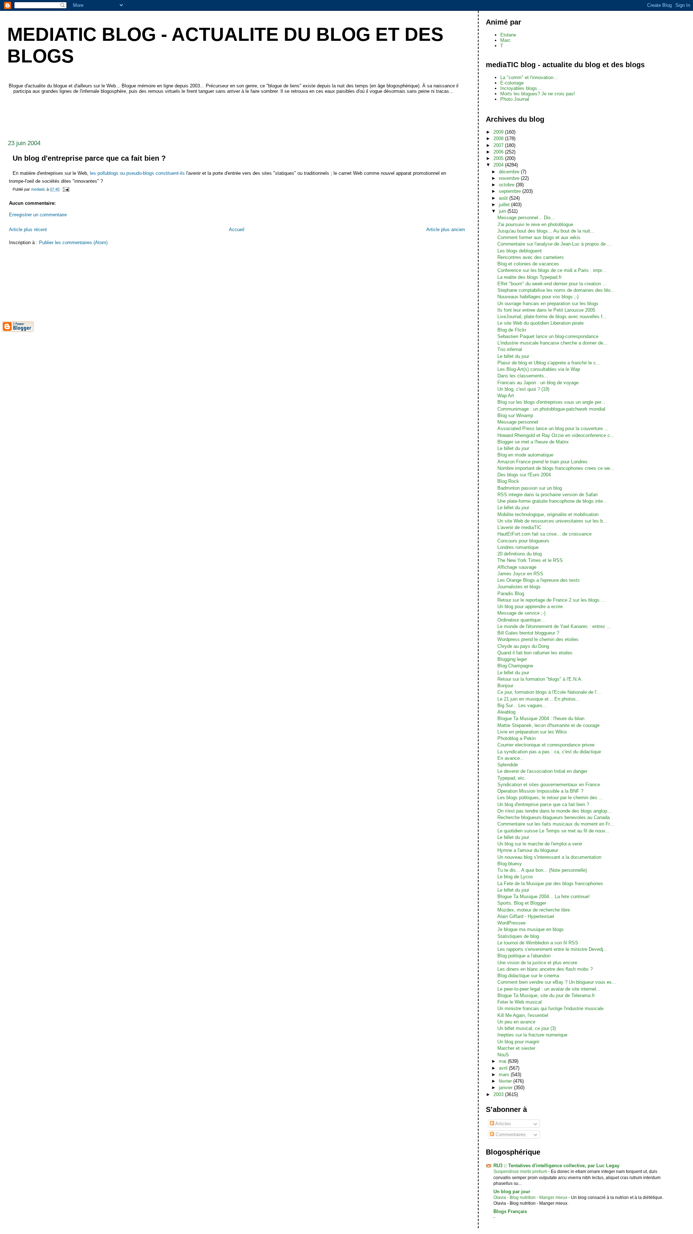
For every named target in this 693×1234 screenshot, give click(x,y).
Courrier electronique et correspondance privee (545, 745)
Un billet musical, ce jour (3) (526, 1028)
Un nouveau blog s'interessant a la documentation (549, 857)
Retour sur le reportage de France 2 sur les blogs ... (551, 600)
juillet (505, 204)
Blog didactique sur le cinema (528, 975)
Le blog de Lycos (515, 876)
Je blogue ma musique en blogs (530, 929)
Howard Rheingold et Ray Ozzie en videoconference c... (555, 435)
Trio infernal (509, 349)
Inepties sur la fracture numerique (532, 1035)
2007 (499, 145)
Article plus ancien (445, 229)
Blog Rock (508, 481)
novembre (510, 178)
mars (505, 1074)
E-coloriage (512, 83)
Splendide (507, 764)
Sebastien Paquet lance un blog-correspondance (547, 336)
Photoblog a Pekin (516, 738)
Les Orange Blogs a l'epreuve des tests (538, 580)
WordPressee (511, 923)
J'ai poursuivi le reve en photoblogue (535, 224)
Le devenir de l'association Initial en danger (542, 771)
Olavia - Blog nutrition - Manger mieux (530, 1197)
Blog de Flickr (511, 330)
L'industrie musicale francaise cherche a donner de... (552, 343)
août (504, 198)
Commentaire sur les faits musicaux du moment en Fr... (555, 824)
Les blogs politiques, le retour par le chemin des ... (550, 797)
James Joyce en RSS (520, 573)
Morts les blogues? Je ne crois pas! (537, 93)
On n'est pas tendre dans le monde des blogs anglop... (554, 811)
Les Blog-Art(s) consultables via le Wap (538, 369)
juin (503, 211)
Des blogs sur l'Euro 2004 (524, 474)
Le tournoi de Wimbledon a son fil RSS (537, 942)
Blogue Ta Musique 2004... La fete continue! (543, 896)
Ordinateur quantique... (521, 620)
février (506, 1081)
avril (504, 1068)
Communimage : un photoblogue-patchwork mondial (551, 409)
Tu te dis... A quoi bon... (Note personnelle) (542, 870)
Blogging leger (512, 659)
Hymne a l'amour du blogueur (527, 850)
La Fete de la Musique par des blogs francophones (550, 883)
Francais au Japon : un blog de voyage (538, 382)
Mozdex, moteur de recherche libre (533, 910)
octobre (507, 184)
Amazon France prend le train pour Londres (542, 461)
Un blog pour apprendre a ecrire (530, 606)
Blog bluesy (509, 863)
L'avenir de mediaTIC (519, 527)
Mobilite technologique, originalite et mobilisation (547, 514)
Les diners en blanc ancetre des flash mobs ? (545, 969)
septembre (510, 191)
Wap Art (505, 395)
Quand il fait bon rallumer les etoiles (534, 652)
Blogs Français (510, 1211)
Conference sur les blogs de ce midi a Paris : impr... (551, 270)
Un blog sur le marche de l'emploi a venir (539, 844)
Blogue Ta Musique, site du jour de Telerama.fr (546, 995)
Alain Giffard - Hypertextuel (525, 916)
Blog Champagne (515, 665)
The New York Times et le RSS (530, 560)
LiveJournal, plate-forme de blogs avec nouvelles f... (552, 316)
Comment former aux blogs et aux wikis (538, 237)
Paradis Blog (510, 593)
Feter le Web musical (519, 1002)
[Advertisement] (133, 115)
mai (503, 1061)
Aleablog (506, 712)
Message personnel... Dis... (526, 217)
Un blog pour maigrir (518, 1041)
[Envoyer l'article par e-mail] (65, 189)
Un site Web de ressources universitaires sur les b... (552, 521)
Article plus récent (28, 229)
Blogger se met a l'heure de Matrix (533, 442)
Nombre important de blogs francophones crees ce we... (555, 468)
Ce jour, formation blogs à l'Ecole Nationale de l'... (549, 692)
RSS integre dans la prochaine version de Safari (547, 494)
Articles (502, 1123)
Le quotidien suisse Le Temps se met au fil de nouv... (553, 831)
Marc (505, 40)
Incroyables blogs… (521, 88)
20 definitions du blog (519, 554)
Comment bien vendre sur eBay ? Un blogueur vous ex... (556, 982)
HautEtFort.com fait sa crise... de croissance (544, 534)
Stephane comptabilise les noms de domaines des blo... (556, 290)
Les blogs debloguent (519, 251)
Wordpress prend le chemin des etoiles (538, 639)
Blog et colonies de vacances (528, 264)
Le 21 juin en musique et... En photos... (538, 699)
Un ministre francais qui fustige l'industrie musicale (550, 1008)
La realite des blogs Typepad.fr (529, 277)
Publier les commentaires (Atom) (73, 242)
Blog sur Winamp (515, 415)
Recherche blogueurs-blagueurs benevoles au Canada (553, 817)
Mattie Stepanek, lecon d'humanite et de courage (548, 725)
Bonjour (505, 685)
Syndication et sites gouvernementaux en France (548, 784)
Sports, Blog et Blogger (521, 903)
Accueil (236, 229)
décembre (510, 171)
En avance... (510, 758)
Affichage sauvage (516, 567)
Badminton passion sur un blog (529, 488)
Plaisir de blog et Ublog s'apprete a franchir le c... (548, 362)
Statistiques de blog (518, 936)
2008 (499, 138)
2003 (499, 1094)
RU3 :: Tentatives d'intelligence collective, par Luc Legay (556, 1165)
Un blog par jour (511, 1191)
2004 (499, 165)
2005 (499, 158)
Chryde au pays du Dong (523, 646)
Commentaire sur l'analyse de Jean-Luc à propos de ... (554, 244)
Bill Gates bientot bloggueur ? (528, 633)
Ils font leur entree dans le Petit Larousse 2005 (546, 310)
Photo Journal (514, 99)
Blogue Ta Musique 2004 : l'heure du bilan (540, 718)
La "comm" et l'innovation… (529, 77)
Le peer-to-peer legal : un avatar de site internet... (549, 989)
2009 (499, 132)
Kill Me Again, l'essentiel (522, 1015)
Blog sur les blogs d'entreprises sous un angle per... (551, 402)
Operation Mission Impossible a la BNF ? (540, 791)
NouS (503, 1054)
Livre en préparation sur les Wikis (532, 732)
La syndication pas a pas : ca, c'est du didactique (549, 751)
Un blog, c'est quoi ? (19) (523, 389)
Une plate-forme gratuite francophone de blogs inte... (552, 501)
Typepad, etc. (511, 778)
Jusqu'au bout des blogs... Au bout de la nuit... (545, 231)
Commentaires (510, 1134)
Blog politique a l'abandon (523, 955)
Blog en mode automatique (525, 455)
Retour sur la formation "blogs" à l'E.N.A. (540, 679)
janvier (506, 1087)
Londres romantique (518, 547)
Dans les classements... (522, 375)
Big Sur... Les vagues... (522, 705)
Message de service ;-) (521, 613)
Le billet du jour (513, 356)
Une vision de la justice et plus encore (537, 962)
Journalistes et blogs (519, 586)
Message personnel (517, 422)
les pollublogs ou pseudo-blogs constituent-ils (137, 173)
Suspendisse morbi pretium (520, 1171)
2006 (499, 152)
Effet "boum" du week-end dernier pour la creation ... (552, 283)
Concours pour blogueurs (523, 541)
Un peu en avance (516, 1022)
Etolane (508, 35)
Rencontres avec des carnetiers (530, 257)
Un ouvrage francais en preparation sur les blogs (547, 303)
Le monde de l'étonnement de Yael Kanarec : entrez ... (554, 626)
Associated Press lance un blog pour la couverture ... (553, 428)
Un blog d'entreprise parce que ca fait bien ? (543, 804)
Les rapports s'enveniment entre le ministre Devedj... (552, 949)
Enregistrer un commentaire (38, 214)
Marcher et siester (516, 1048)
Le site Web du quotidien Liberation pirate (540, 323)
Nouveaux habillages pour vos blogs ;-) (538, 296)
